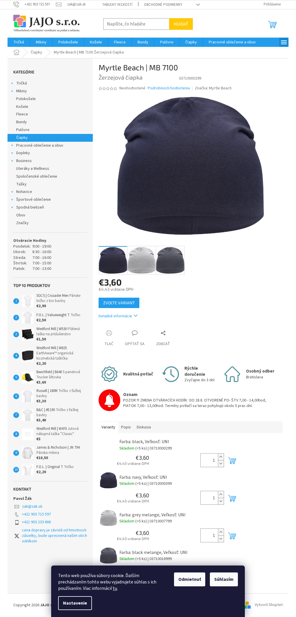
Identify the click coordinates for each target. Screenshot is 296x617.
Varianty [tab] (108, 427)
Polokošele (26, 99)
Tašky (21, 184)
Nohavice (24, 192)
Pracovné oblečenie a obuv (39, 145)
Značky (22, 223)
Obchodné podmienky (163, 4)
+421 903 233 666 (36, 522)
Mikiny (21, 91)
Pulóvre (22, 130)
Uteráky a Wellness (32, 169)
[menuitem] (19, 42)
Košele (22, 107)
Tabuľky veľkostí (117, 4)
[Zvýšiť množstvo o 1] (221, 457)
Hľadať (181, 23)
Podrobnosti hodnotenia (169, 88)
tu (115, 588)
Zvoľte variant (119, 302)
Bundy (21, 122)
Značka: (213, 88)
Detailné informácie (115, 316)
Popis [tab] (126, 427)
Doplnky (23, 153)
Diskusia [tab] (144, 427)
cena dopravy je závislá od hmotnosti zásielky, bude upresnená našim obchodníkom (54, 535)
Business (24, 161)
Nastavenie (75, 603)
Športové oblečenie (33, 199)
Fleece (22, 114)
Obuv (20, 215)
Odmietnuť (189, 579)
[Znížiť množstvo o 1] (221, 463)
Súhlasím (224, 579)
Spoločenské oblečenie (36, 176)
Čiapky (22, 138)
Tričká (21, 83)
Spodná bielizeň (30, 207)
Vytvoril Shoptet (269, 605)
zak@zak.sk (32, 506)
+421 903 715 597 (36, 514)
